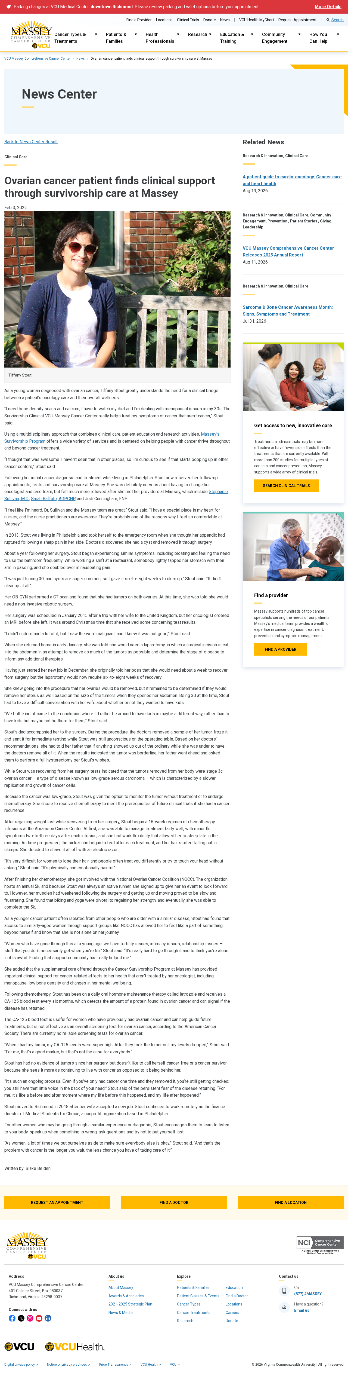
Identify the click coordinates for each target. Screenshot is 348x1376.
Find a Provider (139, 20)
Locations (164, 20)
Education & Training (232, 38)
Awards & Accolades (126, 1296)
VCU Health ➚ (151, 1364)
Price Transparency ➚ (115, 1364)
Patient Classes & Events (198, 1296)
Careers (232, 1312)
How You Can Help (318, 38)
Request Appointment (297, 20)
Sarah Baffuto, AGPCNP (53, 498)
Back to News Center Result (31, 141)
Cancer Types (189, 1304)
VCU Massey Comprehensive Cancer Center (37, 58)
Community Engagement (274, 38)
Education (234, 1287)
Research (197, 34)
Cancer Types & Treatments (70, 38)
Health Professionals (160, 38)
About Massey (120, 1287)
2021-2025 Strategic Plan (130, 1304)
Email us (301, 1310)
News (225, 20)
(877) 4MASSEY (308, 1294)
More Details (328, 6)
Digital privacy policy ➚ (21, 1364)
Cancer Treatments (193, 1312)
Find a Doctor (237, 1296)
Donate (209, 20)
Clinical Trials (188, 20)
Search (337, 20)
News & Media (120, 1312)
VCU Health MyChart (256, 20)
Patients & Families (116, 38)
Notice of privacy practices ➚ (69, 1364)
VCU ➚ (175, 1364)
